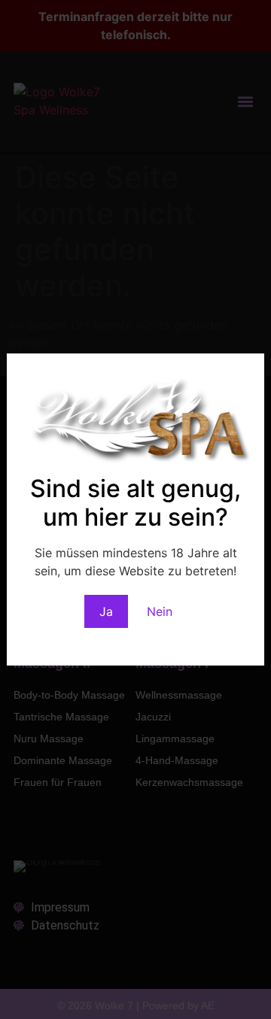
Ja (106, 611)
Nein (159, 611)
